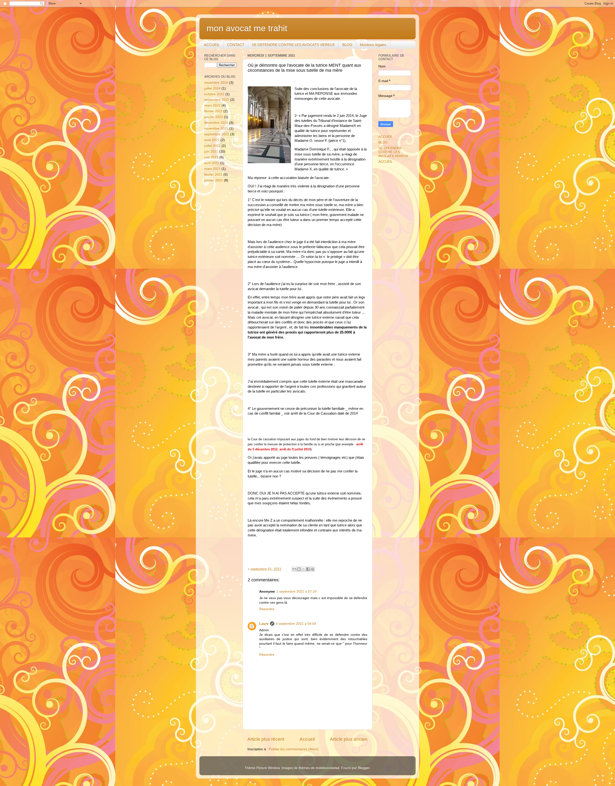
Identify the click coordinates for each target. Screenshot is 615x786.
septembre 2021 (216, 134)
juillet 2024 (212, 88)
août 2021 (212, 140)
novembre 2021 (216, 128)
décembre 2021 (216, 123)
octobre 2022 (214, 94)
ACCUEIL (212, 45)
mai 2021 (211, 157)
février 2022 (213, 111)
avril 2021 (211, 163)
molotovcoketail (327, 768)
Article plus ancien (349, 739)
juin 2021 (211, 151)
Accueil (307, 739)
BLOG (347, 45)
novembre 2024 (216, 82)
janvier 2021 (213, 180)
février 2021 (213, 174)
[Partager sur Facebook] (308, 569)
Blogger (363, 768)
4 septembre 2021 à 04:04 (296, 623)
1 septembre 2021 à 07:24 (296, 591)
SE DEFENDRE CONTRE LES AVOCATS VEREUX (293, 45)
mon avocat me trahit (247, 28)
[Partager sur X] (303, 569)
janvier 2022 (213, 117)
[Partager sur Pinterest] (312, 569)
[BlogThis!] (298, 569)
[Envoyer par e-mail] (294, 569)
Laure (264, 623)
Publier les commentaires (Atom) (294, 749)
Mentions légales (373, 45)
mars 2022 (212, 105)
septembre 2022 (216, 99)
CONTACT (235, 45)
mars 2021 (212, 169)
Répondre (266, 609)
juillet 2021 (212, 146)
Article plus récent (265, 739)
